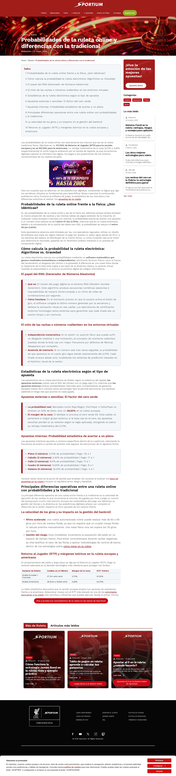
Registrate (130, 13)
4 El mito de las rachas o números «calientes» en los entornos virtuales (66, 90)
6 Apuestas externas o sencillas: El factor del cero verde (58, 101)
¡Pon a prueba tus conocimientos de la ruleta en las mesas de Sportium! (71, 601)
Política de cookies (136, 713)
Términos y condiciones (137, 720)
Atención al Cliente (110, 713)
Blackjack (137, 100)
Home (23, 60)
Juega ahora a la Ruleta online (88, 684)
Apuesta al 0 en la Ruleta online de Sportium (132, 682)
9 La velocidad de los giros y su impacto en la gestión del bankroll (63, 121)
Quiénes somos (108, 716)
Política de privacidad (137, 716)
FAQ (103, 720)
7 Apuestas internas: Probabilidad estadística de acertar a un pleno (64, 106)
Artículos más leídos (65, 625)
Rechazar (159, 760)
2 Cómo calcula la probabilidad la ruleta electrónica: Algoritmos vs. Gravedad (70, 78)
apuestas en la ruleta (69, 199)
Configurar (158, 766)
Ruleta (34, 35)
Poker (146, 100)
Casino (127, 100)
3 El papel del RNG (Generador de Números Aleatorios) (56, 84)
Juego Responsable (83, 713)
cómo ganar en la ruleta (77, 546)
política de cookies (72, 767)
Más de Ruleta (36, 625)
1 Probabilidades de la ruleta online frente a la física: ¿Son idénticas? (65, 73)
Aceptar (159, 771)
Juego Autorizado (83, 716)
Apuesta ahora (136, 85)
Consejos (117, 13)
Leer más (30, 684)
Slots (127, 104)
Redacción (26, 51)
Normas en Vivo (82, 720)
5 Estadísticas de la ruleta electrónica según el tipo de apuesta (62, 95)
